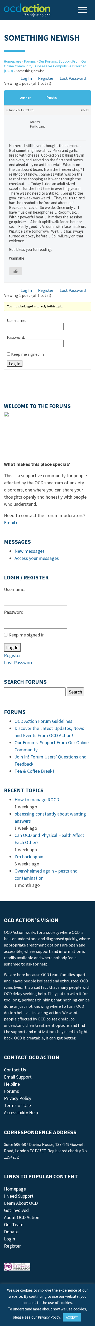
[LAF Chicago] (27, 10)
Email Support (18, 1077)
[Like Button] (15, 271)
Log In (26, 78)
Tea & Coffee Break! (34, 771)
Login (9, 1239)
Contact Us (15, 1070)
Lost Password (73, 78)
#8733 (85, 110)
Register (46, 78)
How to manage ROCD (37, 799)
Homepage (12, 61)
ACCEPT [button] (72, 1317)
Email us (12, 522)
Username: (16, 320)
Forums (30, 61)
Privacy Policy (17, 1098)
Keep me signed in (27, 354)
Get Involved (16, 1210)
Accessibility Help (21, 1112)
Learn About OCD (21, 1203)
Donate (11, 1232)
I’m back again (29, 857)
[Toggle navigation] (83, 10)
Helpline (12, 1084)
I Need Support (19, 1196)
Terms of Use (17, 1105)
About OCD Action (21, 1217)
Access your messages (37, 558)
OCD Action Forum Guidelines (43, 721)
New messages (30, 551)
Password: (16, 337)
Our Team (13, 1224)
